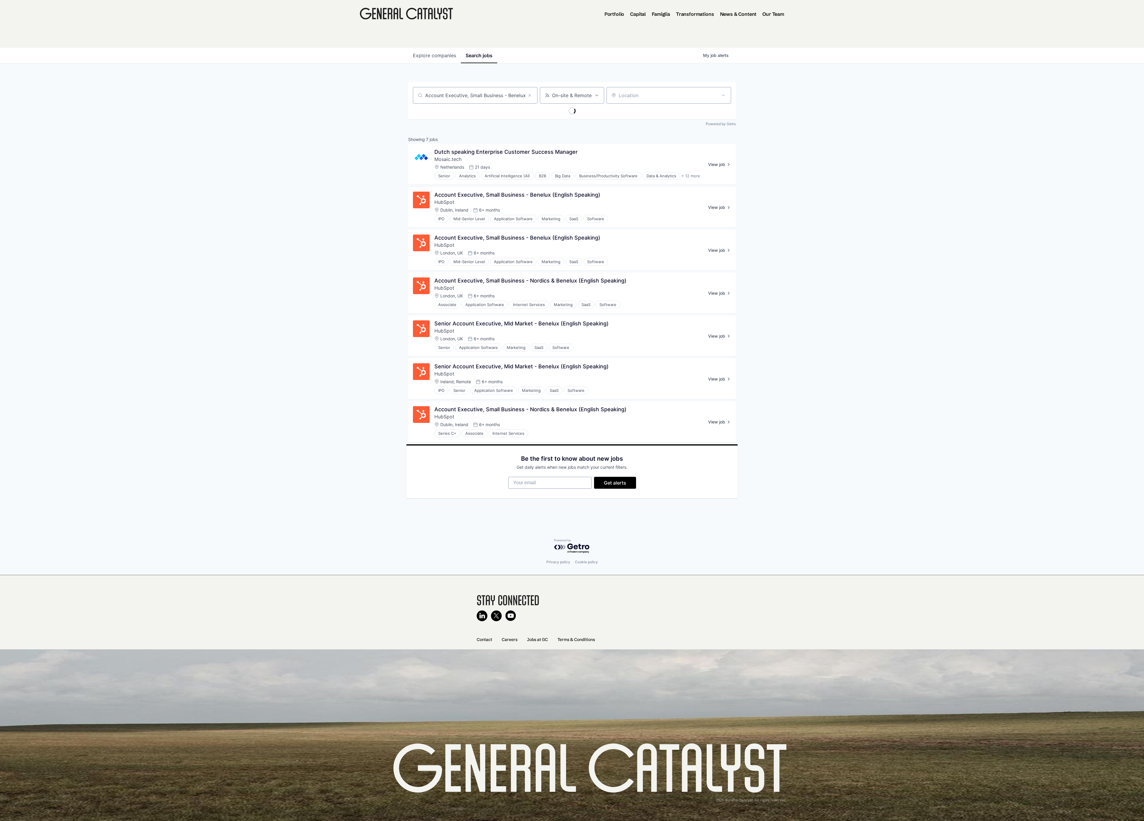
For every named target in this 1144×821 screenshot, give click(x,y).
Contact (484, 639)
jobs (479, 55)
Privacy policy (558, 562)
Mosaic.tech (447, 159)
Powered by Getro (721, 124)
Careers (509, 639)
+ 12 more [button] (690, 175)
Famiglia (661, 14)
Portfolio (614, 14)
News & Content (738, 14)
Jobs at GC (537, 639)
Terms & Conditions (576, 639)
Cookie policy (586, 562)
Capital (638, 14)
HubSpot (444, 202)
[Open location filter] (723, 95)
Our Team (773, 14)
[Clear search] (529, 95)
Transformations (695, 14)
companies (434, 55)
